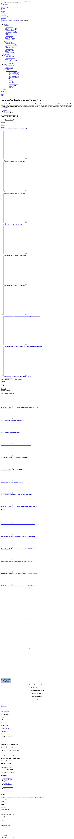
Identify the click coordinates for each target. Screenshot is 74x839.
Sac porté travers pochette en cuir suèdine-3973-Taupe (14, 457)
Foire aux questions (7, 778)
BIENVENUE (27, 1)
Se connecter (3, 18)
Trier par (2, 119)
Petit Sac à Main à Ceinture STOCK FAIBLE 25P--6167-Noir (16, 445)
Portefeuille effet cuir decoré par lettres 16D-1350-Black (17, 376)
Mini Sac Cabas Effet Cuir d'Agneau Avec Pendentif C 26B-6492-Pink (18, 536)
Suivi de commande (8, 779)
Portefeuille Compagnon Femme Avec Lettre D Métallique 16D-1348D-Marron (22, 346)
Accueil (5, 110)
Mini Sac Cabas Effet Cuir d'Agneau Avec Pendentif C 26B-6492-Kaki (18, 524)
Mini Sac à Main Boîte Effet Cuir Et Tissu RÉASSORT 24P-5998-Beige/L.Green (20, 407)
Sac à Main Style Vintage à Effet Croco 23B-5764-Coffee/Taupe (16, 494)
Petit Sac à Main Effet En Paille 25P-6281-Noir (12, 469)
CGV (4, 781)
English (7, 7)
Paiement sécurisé (7, 784)
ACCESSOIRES (7, 111)
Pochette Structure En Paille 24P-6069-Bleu (14, 161)
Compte (2, 91)
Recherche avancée (5, 14)
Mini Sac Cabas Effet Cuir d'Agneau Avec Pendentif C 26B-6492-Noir (18, 585)
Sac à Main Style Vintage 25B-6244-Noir (10, 432)
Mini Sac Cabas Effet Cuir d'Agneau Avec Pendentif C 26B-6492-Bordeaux (19, 573)
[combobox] (7, 12)
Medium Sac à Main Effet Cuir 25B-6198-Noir (12, 482)
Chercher (3, 8)
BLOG (2, 19)
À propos (5, 780)
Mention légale (6, 783)
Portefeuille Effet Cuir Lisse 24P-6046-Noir (13, 285)
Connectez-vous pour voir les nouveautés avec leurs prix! (14, 128)
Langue (2, 94)
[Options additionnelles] (6, 682)
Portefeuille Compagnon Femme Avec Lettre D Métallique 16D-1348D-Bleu (21, 316)
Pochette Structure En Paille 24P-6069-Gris (14, 224)
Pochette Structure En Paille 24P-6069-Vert (14, 193)
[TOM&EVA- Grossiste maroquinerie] (10, 20)
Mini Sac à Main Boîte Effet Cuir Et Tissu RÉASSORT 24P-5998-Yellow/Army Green (22, 506)
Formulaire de (8, 787)
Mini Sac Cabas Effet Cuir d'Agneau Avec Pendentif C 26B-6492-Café (18, 561)
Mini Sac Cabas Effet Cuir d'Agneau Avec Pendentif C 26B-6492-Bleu (18, 548)
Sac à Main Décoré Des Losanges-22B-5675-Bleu (12, 420)
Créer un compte (4, 16)
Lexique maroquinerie (8, 785)
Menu (2, 22)
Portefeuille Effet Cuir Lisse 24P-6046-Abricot (14, 255)
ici (43, 797)
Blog (4, 788)
